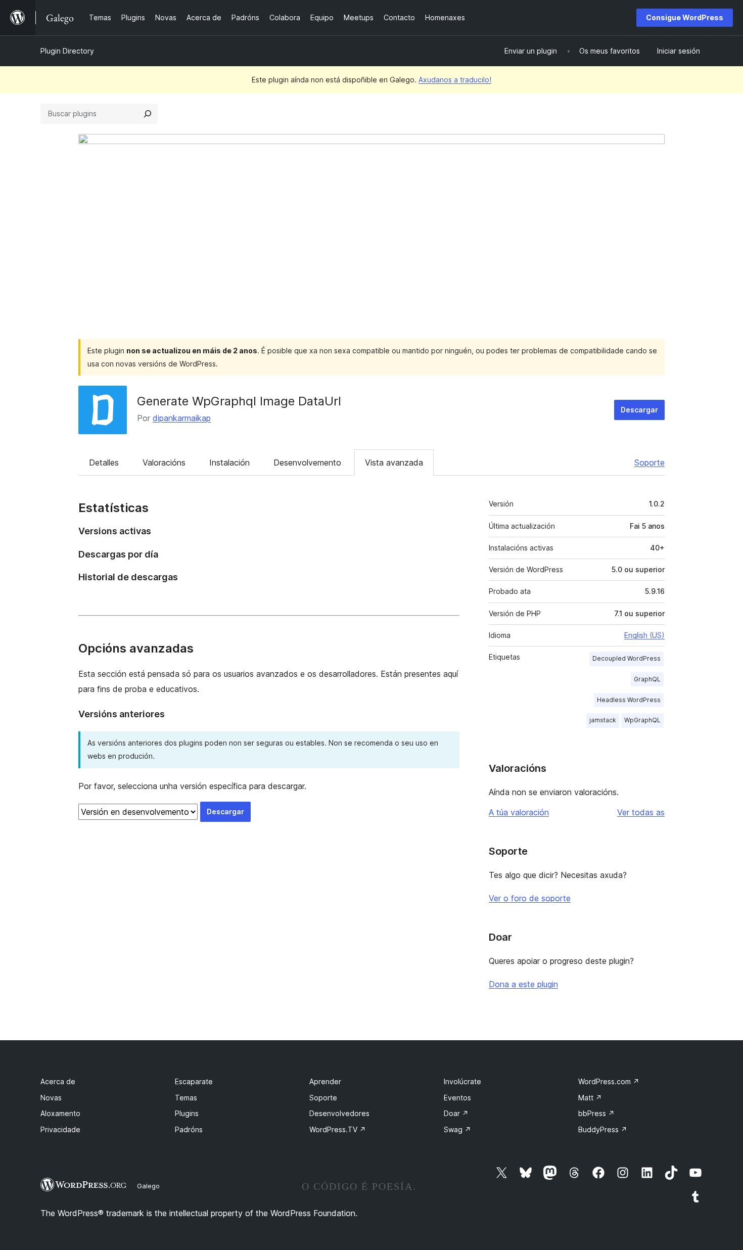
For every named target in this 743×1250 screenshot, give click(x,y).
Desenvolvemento (307, 462)
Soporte (649, 462)
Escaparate (194, 1081)
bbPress (596, 1113)
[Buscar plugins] (147, 114)
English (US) (644, 635)
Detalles (104, 462)
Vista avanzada (394, 462)
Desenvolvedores (339, 1113)
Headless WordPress (629, 700)
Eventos (457, 1097)
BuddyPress (602, 1129)
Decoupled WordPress (626, 658)
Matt (590, 1097)
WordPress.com (608, 1081)
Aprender (325, 1081)
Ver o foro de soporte (530, 898)
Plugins (187, 1113)
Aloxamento (60, 1113)
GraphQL (647, 679)
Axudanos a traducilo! (455, 79)
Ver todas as (641, 812)
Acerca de (57, 1081)
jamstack (602, 720)
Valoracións (164, 462)
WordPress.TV (337, 1129)
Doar (456, 1113)
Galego (148, 1186)
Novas (51, 1097)
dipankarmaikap (182, 418)
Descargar (639, 409)
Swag (457, 1129)
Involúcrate (462, 1081)
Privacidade (60, 1129)
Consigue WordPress (684, 17)
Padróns (189, 1129)
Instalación (229, 462)
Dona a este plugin (523, 984)
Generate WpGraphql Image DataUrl (239, 401)
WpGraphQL (642, 720)
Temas (186, 1097)
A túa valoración (519, 812)
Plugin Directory (67, 51)
